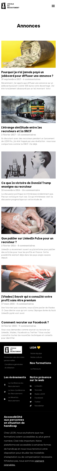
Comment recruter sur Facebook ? (25, 322)
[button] (53, 5)
